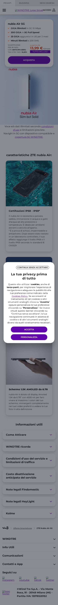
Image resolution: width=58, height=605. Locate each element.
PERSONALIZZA (29, 337)
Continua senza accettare (32, 267)
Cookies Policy (20, 296)
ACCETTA (29, 329)
